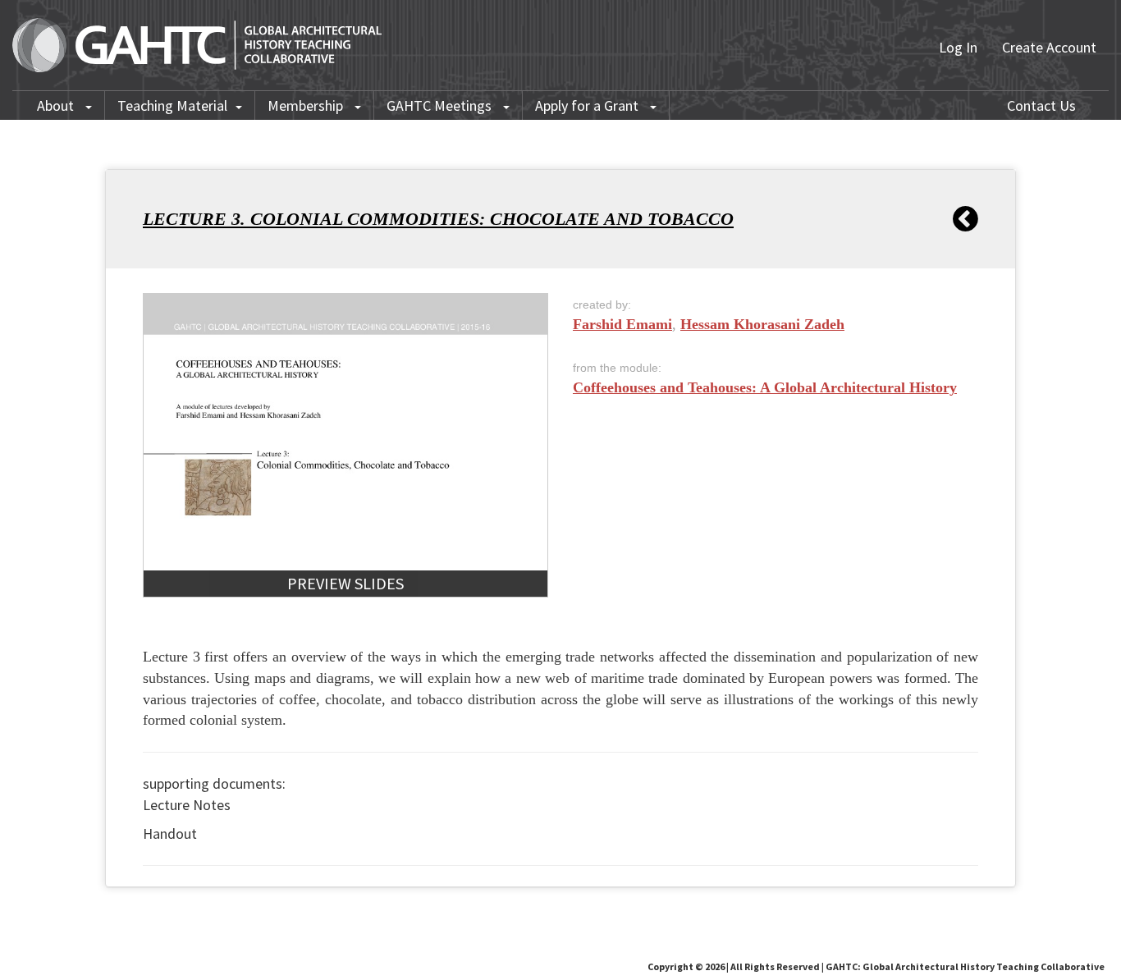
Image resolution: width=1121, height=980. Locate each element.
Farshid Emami (622, 324)
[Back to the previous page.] (965, 219)
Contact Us (1041, 105)
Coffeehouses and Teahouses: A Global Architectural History (765, 387)
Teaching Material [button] (172, 105)
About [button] (57, 105)
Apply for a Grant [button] (588, 105)
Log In (958, 47)
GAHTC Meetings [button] (441, 105)
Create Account (1049, 47)
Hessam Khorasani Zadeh (762, 324)
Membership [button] (307, 105)
